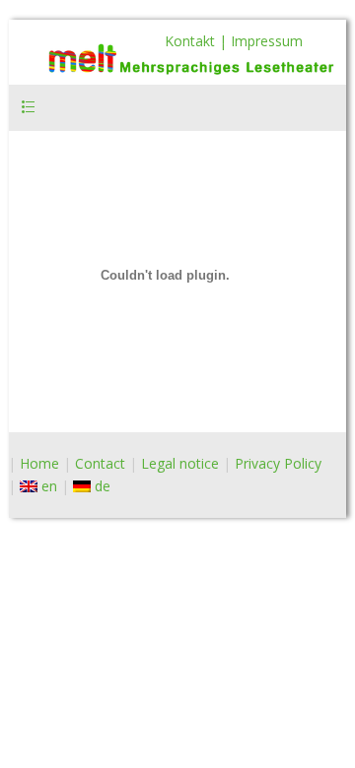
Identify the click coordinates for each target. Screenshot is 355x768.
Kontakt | (198, 41)
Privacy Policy (278, 463)
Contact (100, 463)
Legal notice (180, 463)
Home (39, 463)
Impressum (267, 41)
